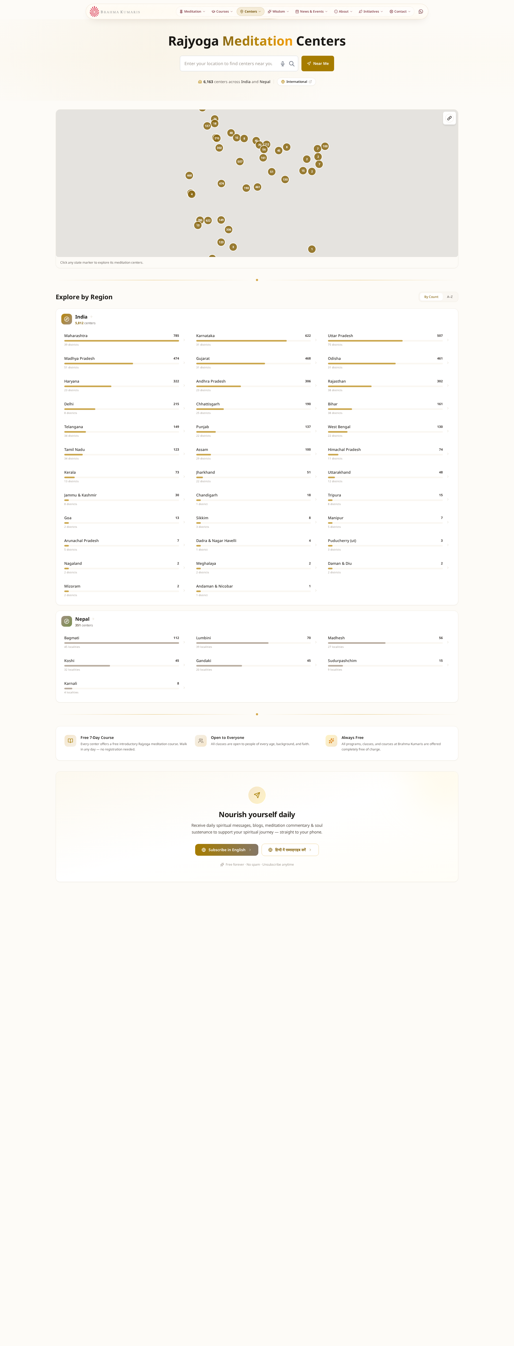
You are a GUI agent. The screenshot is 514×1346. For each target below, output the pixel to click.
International (296, 81)
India (246, 81)
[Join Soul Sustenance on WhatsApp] (421, 11)
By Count (431, 296)
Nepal (265, 81)
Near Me (321, 63)
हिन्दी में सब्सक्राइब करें (290, 849)
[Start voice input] (282, 64)
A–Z (450, 296)
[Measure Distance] (449, 118)
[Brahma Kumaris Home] (115, 11)
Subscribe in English (227, 849)
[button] (221, 183)
